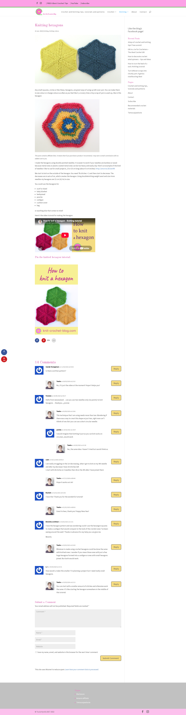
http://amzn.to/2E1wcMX (105, 168)
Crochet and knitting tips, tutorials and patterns (83, 12)
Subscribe (132, 101)
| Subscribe (84, 3)
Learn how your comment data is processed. (82, 669)
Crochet (110, 12)
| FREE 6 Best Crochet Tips (57, 3)
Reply (116, 368)
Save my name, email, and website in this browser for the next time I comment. (67, 652)
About (134, 12)
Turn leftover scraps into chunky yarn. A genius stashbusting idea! (137, 74)
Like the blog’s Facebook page (135, 30)
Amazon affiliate (82, 698)
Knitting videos (54, 31)
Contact (143, 12)
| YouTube (74, 3)
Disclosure (80, 694)
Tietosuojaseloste (135, 113)
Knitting (123, 12)
